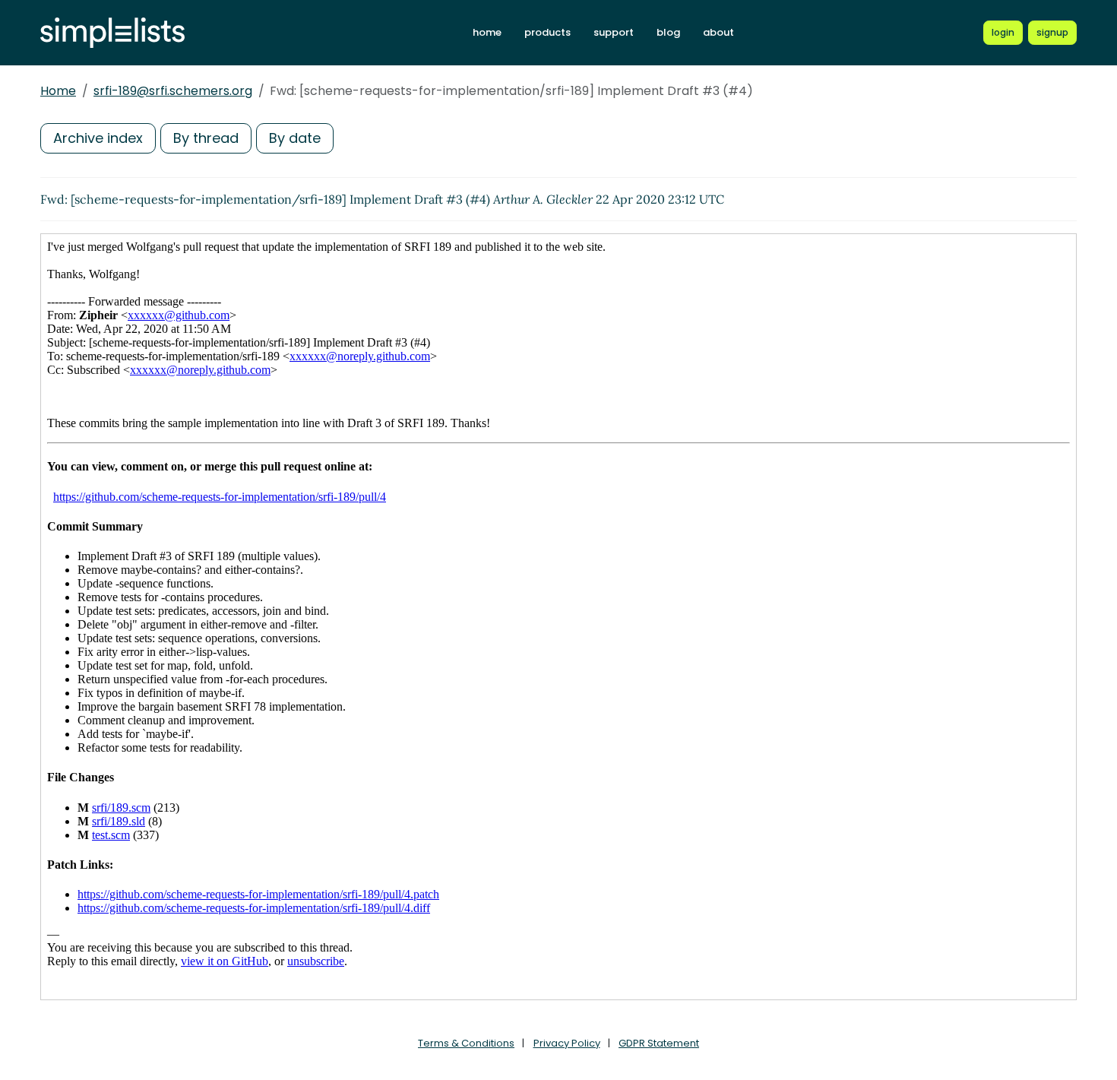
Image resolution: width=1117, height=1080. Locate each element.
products (547, 32)
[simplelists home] (112, 33)
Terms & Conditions (466, 1043)
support (613, 32)
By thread (206, 137)
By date (295, 137)
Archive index (98, 137)
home (487, 32)
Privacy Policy (566, 1043)
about (718, 32)
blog (668, 32)
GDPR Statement (659, 1043)
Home (58, 91)
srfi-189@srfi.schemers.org (172, 91)
